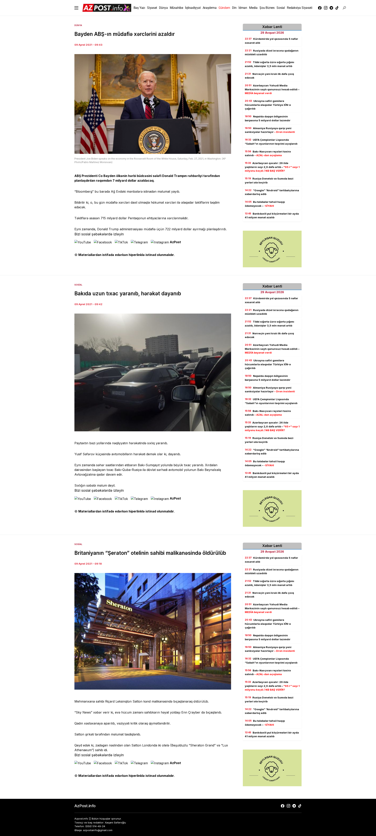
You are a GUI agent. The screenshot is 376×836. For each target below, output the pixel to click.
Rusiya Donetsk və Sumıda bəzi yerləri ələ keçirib (269, 180)
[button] (76, 7)
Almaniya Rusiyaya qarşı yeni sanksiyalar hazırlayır (270, 130)
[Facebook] (320, 8)
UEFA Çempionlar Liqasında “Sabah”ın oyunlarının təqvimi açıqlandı (271, 141)
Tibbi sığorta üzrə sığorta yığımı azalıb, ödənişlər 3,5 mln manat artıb (269, 64)
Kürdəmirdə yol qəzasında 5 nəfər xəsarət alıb (271, 40)
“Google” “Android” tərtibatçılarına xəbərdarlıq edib (272, 192)
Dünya (78, 25)
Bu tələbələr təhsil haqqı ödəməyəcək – (265, 203)
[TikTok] (337, 8)
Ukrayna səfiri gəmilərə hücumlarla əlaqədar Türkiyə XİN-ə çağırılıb (268, 104)
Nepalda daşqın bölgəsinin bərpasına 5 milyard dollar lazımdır (267, 118)
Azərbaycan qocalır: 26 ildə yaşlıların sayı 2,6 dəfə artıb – (272, 166)
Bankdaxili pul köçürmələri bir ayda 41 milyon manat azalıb (272, 215)
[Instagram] (325, 8)
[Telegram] (331, 8)
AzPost (175, 242)
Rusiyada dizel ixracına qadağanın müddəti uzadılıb (271, 52)
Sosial (78, 284)
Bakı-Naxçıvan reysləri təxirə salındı (268, 153)
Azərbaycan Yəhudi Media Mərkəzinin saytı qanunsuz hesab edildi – (272, 89)
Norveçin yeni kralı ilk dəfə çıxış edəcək (269, 75)
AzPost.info (85, 805)
